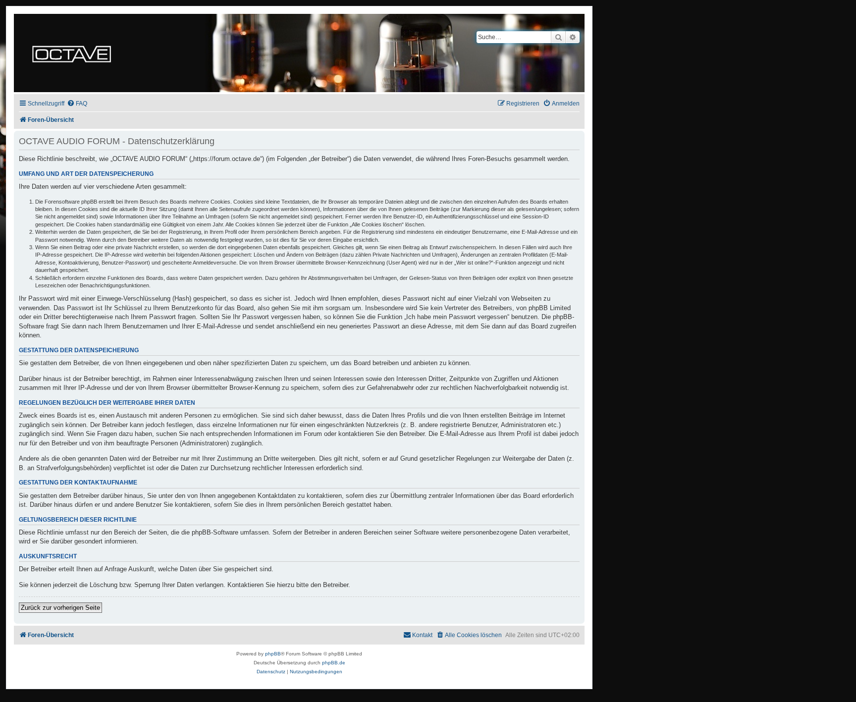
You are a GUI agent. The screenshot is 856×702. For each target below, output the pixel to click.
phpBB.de (333, 662)
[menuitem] (77, 103)
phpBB (273, 653)
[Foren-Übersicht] (71, 53)
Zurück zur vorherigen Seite (60, 607)
